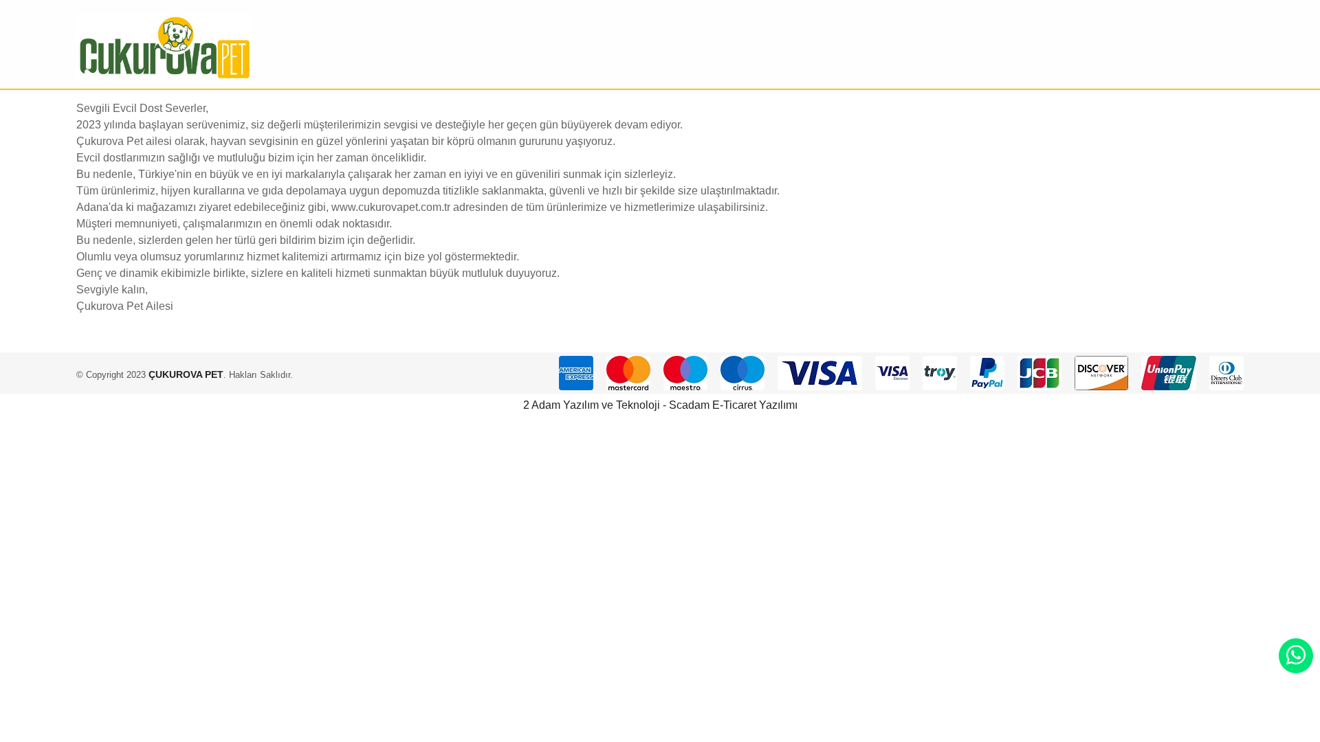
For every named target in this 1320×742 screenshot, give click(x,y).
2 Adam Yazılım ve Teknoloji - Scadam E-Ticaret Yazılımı (660, 405)
